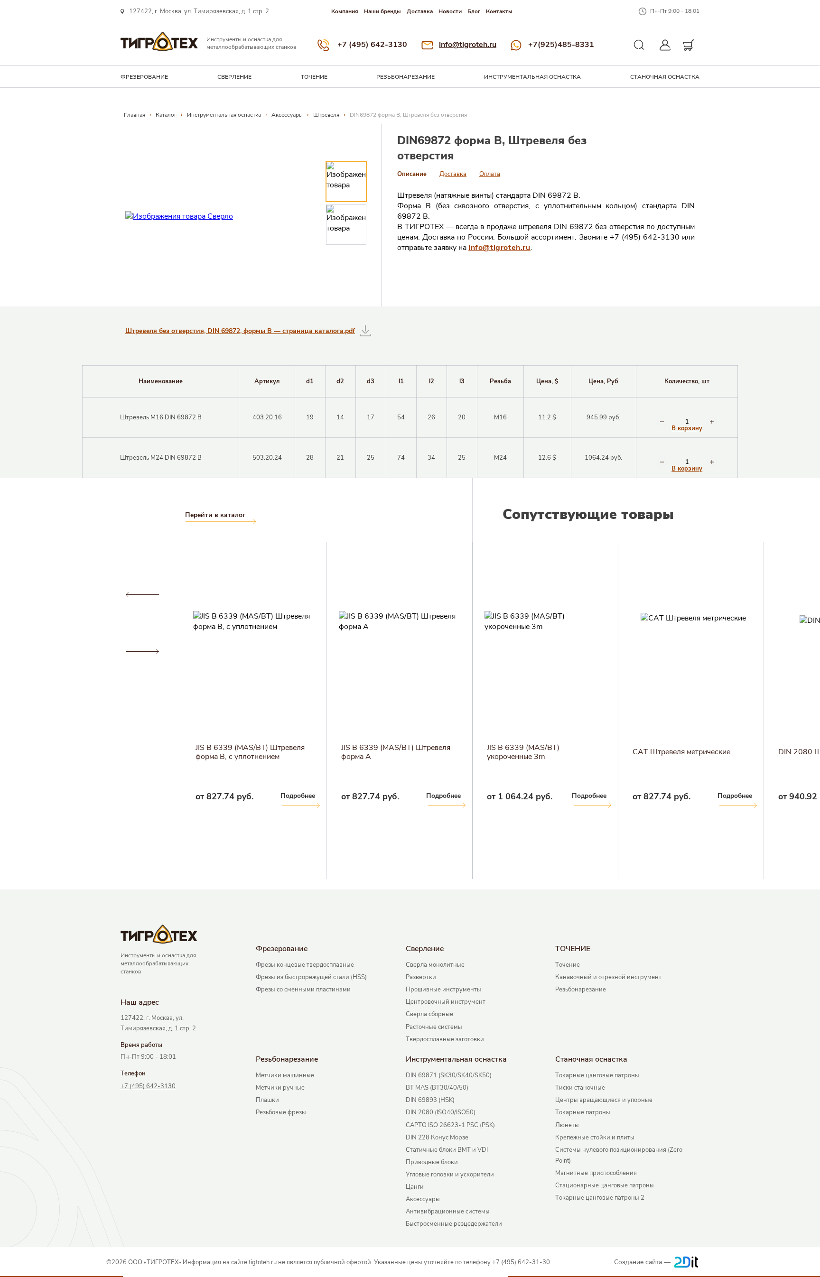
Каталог (166, 115)
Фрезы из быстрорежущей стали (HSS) (311, 977)
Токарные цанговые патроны (597, 1075)
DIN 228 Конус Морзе (437, 1137)
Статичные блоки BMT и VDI (447, 1150)
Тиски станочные (580, 1087)
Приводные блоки (432, 1162)
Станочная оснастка (664, 77)
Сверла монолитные (435, 965)
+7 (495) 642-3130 (372, 44)
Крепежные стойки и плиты (594, 1137)
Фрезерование (144, 77)
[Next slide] (142, 652)
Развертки (421, 977)
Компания (344, 11)
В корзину (686, 429)
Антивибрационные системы (448, 1211)
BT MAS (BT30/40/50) (437, 1087)
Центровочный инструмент (445, 1002)
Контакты (499, 11)
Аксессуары (287, 115)
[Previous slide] (142, 595)
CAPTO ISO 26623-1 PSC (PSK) (450, 1125)
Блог (473, 11)
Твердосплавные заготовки (445, 1039)
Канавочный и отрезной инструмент (608, 977)
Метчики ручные (280, 1087)
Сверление (234, 77)
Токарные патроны (582, 1112)
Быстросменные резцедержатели (454, 1224)
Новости (450, 11)
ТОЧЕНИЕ (314, 77)
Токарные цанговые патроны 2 (599, 1198)
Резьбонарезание (405, 77)
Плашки (267, 1100)
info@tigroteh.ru (467, 44)
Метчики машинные (285, 1075)
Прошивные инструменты (443, 989)
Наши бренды (382, 11)
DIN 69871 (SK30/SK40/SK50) (449, 1075)
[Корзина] (689, 45)
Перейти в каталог (215, 515)
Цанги (415, 1187)
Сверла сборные (429, 1014)
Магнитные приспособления (596, 1173)
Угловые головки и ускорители (450, 1174)
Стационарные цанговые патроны (604, 1185)
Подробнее (152, 795)
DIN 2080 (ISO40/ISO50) (440, 1112)
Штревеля (326, 115)
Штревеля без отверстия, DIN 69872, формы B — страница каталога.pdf (240, 330)
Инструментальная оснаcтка (532, 77)
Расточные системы (434, 1027)
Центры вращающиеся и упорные (603, 1100)
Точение (567, 965)
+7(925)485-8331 (561, 44)
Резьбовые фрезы (281, 1112)
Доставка (420, 11)
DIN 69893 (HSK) (430, 1100)
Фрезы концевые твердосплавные (305, 965)
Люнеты (567, 1125)
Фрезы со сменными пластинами (303, 989)
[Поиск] (639, 45)
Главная (134, 115)
